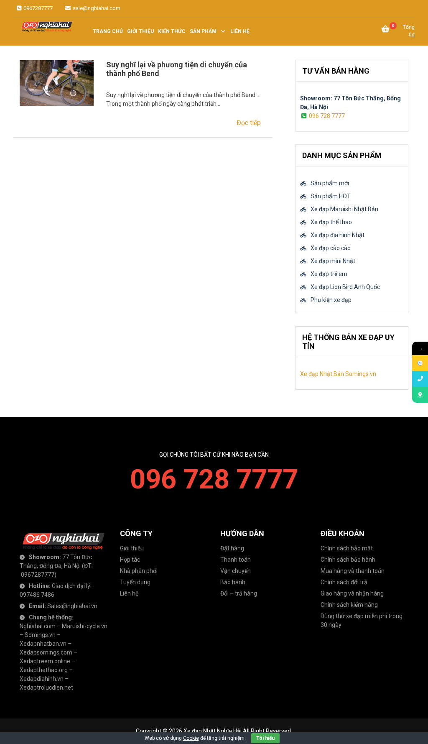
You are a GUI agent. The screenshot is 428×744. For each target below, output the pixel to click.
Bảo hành (232, 582)
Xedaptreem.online (45, 661)
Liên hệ (129, 593)
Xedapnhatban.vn (43, 643)
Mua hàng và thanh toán (353, 571)
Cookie (191, 738)
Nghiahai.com (38, 626)
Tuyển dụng (135, 582)
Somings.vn (40, 635)
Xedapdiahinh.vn (42, 678)
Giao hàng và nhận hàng (352, 593)
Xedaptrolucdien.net (46, 687)
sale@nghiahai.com (95, 8)
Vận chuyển (235, 571)
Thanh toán (235, 559)
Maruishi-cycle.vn (84, 626)
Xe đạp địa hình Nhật (337, 235)
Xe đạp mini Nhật (333, 261)
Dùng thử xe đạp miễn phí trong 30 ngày (362, 620)
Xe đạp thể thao (331, 222)
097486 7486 (37, 594)
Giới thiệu (132, 548)
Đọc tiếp (249, 123)
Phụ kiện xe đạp (331, 300)
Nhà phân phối (139, 571)
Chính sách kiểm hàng (349, 604)
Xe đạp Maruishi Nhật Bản (344, 209)
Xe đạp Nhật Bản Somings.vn (338, 374)
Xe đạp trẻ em (329, 274)
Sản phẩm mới (330, 183)
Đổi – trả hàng (238, 593)
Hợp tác (130, 559)
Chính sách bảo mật (347, 548)
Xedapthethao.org (44, 670)
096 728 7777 (327, 115)
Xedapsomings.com (46, 652)
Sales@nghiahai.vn (72, 606)
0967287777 (37, 8)
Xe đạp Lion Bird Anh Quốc (345, 287)
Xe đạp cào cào (331, 248)
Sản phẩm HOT (331, 196)
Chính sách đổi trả (344, 582)
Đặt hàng (232, 548)
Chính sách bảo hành (348, 559)
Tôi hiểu (265, 738)
